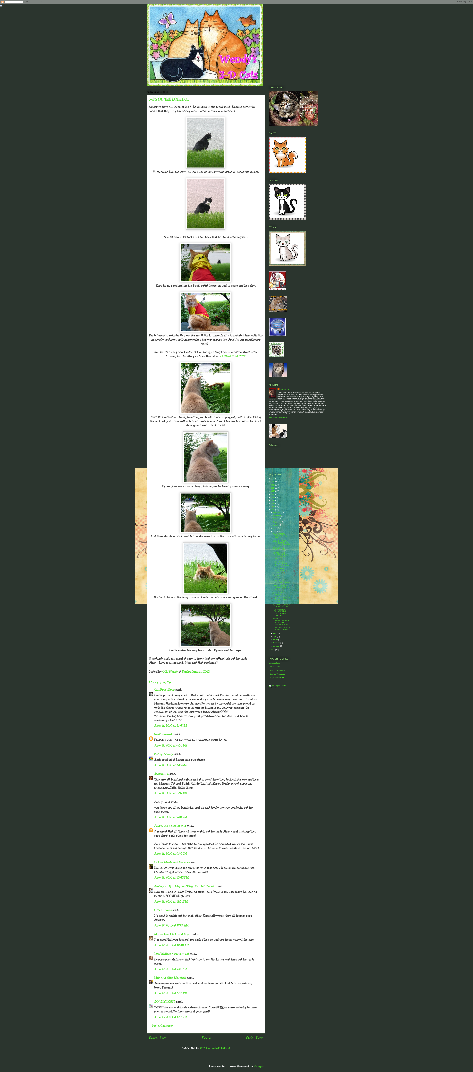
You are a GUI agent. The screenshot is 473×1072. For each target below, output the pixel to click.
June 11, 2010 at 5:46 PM (170, 725)
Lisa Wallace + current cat (171, 953)
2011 (273, 507)
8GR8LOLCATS (164, 1001)
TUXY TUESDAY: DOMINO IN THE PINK (280, 536)
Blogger (259, 1066)
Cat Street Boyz (164, 689)
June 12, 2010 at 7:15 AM (170, 969)
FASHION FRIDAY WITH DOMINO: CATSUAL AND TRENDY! (279, 613)
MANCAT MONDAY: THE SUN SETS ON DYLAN (281, 588)
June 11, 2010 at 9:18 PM (170, 817)
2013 (273, 500)
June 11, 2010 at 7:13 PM (170, 765)
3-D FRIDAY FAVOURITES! (279, 577)
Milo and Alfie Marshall (170, 978)
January (276, 646)
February (276, 643)
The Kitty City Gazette (277, 670)
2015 (273, 494)
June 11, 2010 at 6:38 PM (170, 745)
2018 (273, 485)
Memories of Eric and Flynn (172, 934)
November (277, 516)
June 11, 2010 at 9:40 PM (170, 853)
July (275, 528)
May (275, 633)
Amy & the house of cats (170, 826)
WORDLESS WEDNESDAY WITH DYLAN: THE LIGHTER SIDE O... (281, 622)
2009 (273, 650)
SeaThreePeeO (163, 734)
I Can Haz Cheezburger (277, 674)
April (275, 637)
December (277, 512)
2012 (273, 504)
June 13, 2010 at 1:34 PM (170, 1017)
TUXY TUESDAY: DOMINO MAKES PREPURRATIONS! (281, 564)
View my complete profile (278, 417)
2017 (273, 488)
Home (206, 1038)
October (276, 519)
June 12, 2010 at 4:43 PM (170, 993)
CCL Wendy (284, 389)
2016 (273, 491)
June (275, 531)
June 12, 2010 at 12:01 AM (171, 925)
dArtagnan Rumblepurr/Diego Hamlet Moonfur (185, 886)
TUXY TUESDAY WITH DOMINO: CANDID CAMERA (281, 600)
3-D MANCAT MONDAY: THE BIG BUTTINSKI (281, 606)
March (275, 640)
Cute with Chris (274, 667)
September (277, 522)
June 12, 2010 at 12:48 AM (171, 945)
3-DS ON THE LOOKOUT (278, 594)
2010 (273, 510)
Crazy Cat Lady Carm (276, 677)
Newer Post (158, 1038)
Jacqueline (161, 774)
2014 (273, 497)
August (276, 525)
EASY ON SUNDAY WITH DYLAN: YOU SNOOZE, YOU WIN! (281, 543)
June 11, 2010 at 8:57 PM (170, 793)
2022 (273, 479)
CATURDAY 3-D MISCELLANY (279, 549)
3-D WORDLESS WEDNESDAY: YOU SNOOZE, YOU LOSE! (281, 556)
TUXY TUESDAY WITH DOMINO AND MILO (281, 629)
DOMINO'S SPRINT (232, 356)
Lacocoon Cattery (275, 663)
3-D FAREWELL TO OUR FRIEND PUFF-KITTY (281, 571)
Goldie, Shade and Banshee (172, 862)
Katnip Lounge (164, 754)
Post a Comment (162, 1025)
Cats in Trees (163, 910)
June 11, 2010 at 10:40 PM (171, 877)
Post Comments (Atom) (215, 1048)
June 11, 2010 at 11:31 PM (171, 901)
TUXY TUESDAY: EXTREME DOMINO (281, 582)
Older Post (254, 1038)
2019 (273, 482)
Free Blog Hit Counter (274, 687)
